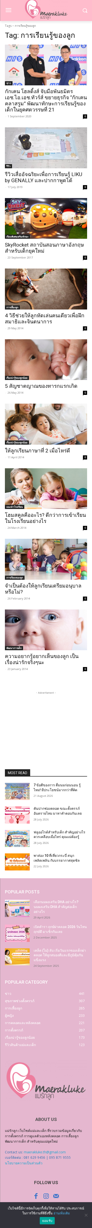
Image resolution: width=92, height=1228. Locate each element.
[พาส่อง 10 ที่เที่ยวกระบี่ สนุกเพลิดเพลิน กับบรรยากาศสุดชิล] (17, 861)
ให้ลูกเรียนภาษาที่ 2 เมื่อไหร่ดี (37, 451)
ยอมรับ (47, 1221)
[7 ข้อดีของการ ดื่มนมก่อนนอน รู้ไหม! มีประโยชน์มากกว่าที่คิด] (17, 791)
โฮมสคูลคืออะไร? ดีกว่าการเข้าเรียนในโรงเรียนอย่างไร (45, 518)
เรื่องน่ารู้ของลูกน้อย (16, 377)
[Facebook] (36, 1196)
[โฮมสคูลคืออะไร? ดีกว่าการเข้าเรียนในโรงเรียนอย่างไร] (46, 488)
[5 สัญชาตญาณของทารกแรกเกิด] (46, 359)
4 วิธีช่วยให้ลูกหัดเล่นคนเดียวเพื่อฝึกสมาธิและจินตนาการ (44, 319)
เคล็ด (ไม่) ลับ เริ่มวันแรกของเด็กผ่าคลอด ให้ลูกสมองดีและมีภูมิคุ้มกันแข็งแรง (60, 955)
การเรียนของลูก (14, 577)
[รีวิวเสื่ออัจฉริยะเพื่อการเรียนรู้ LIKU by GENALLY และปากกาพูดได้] (46, 147)
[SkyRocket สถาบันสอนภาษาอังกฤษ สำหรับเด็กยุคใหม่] (46, 218)
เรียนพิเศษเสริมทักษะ (17, 236)
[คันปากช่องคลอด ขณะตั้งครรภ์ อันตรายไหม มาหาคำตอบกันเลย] (17, 814)
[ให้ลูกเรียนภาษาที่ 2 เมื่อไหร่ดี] (46, 424)
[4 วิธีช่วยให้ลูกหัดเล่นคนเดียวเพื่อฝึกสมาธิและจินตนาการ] (46, 289)
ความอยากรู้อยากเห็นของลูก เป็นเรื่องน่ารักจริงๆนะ (42, 659)
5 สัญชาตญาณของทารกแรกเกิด (41, 386)
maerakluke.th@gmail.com (45, 1152)
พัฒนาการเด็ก (14, 648)
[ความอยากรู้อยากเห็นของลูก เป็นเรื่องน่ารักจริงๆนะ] (46, 629)
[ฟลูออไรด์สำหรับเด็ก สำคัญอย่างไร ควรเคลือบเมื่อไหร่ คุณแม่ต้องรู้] (17, 838)
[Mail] (56, 1196)
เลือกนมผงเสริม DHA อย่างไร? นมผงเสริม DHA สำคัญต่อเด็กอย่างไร (56, 906)
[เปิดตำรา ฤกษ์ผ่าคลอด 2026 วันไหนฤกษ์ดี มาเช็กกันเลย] (17, 933)
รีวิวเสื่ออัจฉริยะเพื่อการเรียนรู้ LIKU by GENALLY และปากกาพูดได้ (43, 177)
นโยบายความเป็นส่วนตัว (23, 1163)
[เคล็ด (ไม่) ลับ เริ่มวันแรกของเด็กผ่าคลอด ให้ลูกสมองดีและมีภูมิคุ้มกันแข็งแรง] (17, 956)
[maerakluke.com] (46, 1081)
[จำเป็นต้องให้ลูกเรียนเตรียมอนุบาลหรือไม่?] (46, 559)
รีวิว (8, 166)
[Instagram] (46, 1196)
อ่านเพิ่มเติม (61, 1213)
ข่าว (8, 83)
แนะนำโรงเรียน (14, 507)
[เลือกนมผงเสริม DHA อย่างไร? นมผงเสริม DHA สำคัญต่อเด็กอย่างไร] (17, 908)
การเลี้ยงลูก (12, 307)
